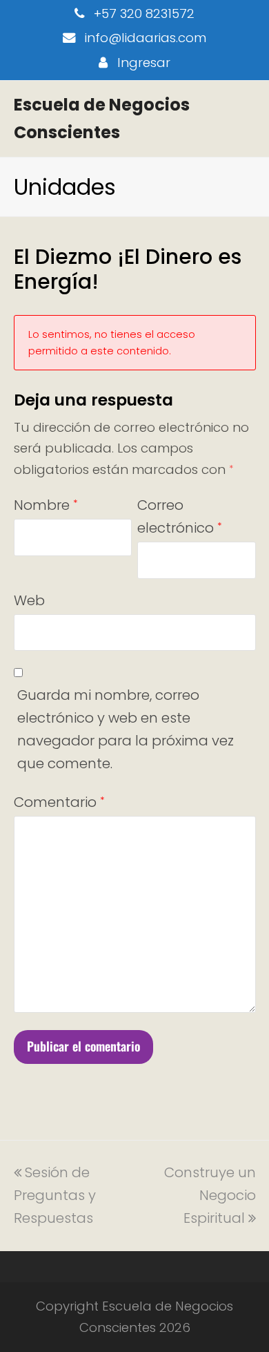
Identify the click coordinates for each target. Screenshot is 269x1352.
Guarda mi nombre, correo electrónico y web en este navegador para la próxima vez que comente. (125, 729)
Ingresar (143, 62)
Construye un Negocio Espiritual (210, 1195)
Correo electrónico (179, 516)
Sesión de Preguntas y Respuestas (55, 1195)
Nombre (45, 505)
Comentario (59, 802)
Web (29, 600)
